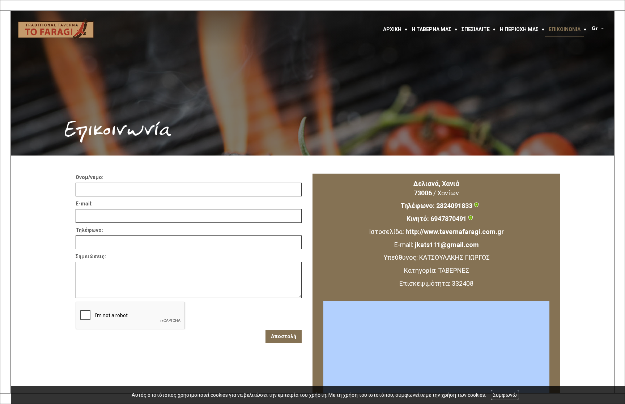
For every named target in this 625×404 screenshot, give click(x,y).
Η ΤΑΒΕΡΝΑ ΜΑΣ (431, 29)
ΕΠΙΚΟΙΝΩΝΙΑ (565, 29)
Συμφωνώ (505, 395)
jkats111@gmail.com (447, 244)
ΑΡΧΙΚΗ (392, 29)
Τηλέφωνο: (89, 230)
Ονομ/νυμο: (89, 177)
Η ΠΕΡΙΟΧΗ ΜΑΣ (519, 29)
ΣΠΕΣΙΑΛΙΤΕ (476, 29)
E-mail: (84, 204)
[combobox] (599, 28)
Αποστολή (283, 336)
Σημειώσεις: (91, 256)
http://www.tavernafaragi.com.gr (454, 231)
